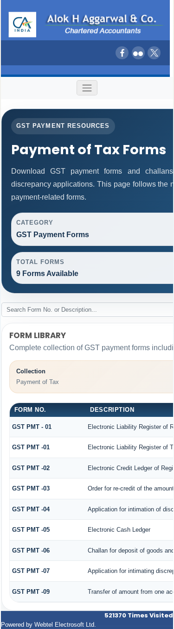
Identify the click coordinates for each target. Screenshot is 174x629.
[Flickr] (138, 52)
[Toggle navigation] (87, 87)
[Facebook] (122, 52)
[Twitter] (154, 52)
